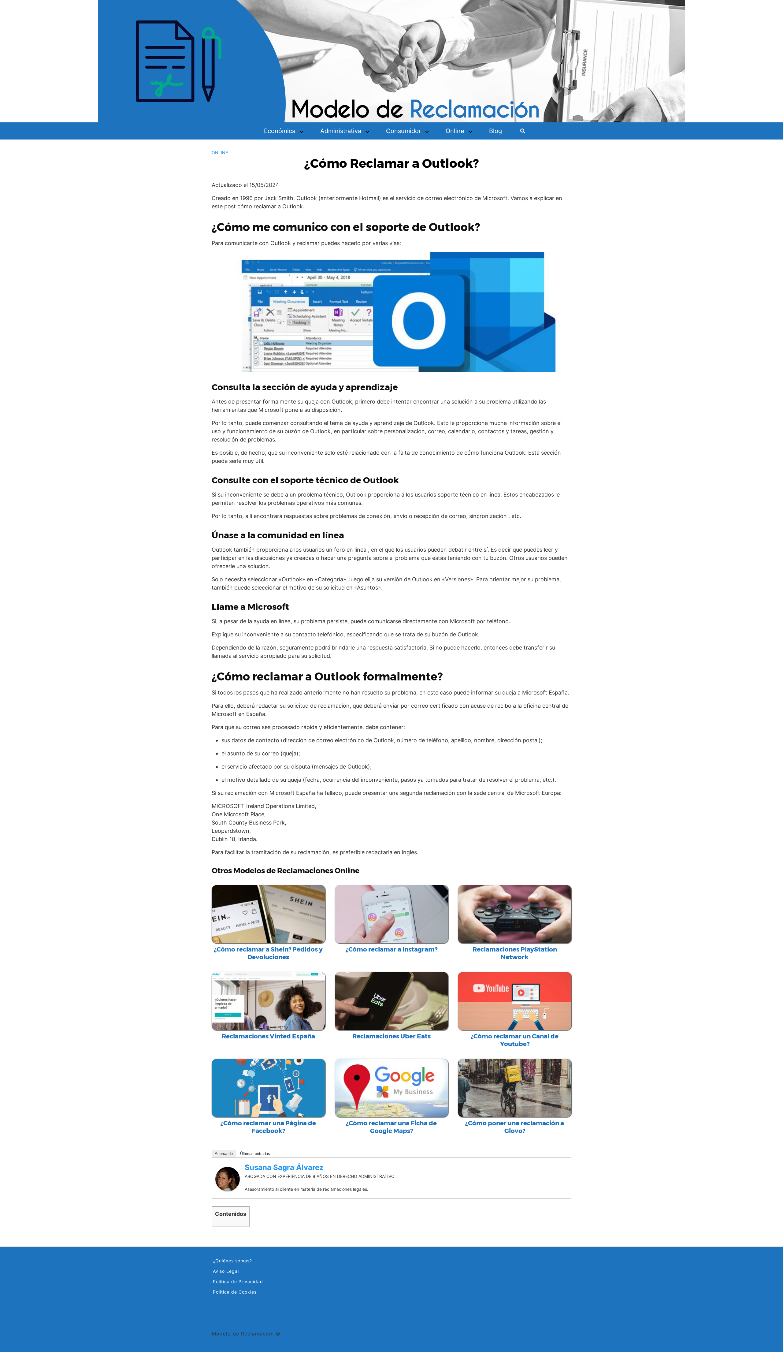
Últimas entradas (255, 1153)
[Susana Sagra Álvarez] (227, 1179)
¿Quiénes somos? (232, 1260)
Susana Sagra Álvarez (284, 1167)
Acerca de (224, 1153)
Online (455, 131)
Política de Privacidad (238, 1281)
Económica (279, 131)
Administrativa (340, 131)
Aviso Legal (226, 1271)
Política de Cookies (235, 1291)
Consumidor (403, 131)
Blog (495, 131)
